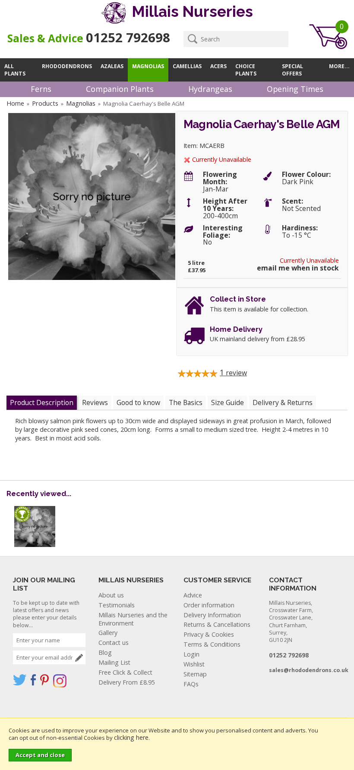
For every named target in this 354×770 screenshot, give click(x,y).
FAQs (191, 684)
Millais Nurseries (190, 11)
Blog (105, 652)
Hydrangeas (210, 89)
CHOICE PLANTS (245, 70)
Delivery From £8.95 (126, 682)
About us (111, 595)
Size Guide (227, 402)
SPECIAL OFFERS (292, 70)
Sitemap (195, 674)
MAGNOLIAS (148, 66)
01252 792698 (128, 37)
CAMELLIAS (187, 66)
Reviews (95, 402)
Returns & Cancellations (216, 624)
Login (191, 654)
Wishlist (194, 664)
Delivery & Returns (283, 402)
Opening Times (295, 89)
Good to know (138, 402)
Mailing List (114, 662)
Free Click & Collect (125, 672)
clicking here (131, 737)
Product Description (41, 402)
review (233, 372)
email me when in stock (298, 268)
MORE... (339, 66)
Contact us (113, 642)
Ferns (41, 89)
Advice (192, 595)
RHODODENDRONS (67, 66)
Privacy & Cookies (208, 634)
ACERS (218, 66)
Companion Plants (120, 89)
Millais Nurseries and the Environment (133, 619)
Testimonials (116, 605)
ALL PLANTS (14, 70)
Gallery (107, 633)
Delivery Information (212, 615)
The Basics (185, 402)
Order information (208, 605)
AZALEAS (112, 66)
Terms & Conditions (211, 644)
